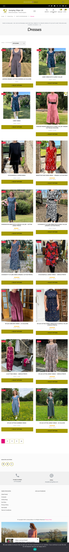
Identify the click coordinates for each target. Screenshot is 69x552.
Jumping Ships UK (16, 10)
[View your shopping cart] (64, 10)
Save (4, 50)
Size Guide (4, 507)
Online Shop (4, 499)
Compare (3, 497)
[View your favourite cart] (60, 10)
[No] (67, 547)
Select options (17, 85)
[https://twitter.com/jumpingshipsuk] (7, 464)
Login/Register (53, 12)
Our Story (3, 502)
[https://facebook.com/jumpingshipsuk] (3, 464)
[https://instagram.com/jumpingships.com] (11, 464)
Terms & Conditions (6, 510)
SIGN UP (36, 2)
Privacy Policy (4, 505)
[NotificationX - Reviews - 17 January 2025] (22, 542)
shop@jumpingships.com (51, 482)
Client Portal (4, 494)
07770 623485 (17, 481)
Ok (35, 549)
